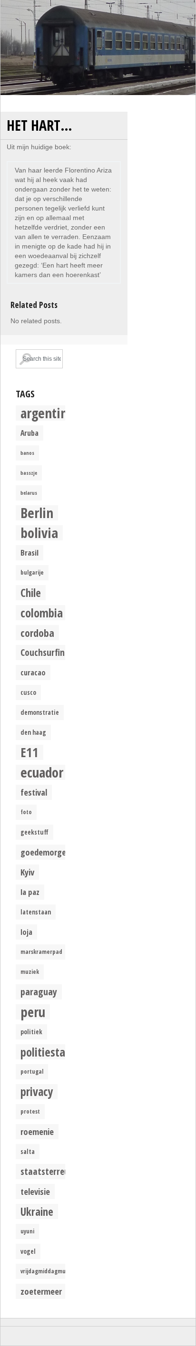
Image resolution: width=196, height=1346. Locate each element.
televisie (35, 1191)
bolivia (39, 532)
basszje (28, 473)
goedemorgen (45, 852)
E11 (29, 752)
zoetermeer (41, 1291)
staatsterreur (46, 1171)
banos (27, 453)
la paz (29, 891)
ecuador (41, 772)
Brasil (29, 552)
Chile (30, 592)
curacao (33, 672)
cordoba (37, 632)
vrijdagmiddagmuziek (48, 1271)
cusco (28, 692)
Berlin (36, 512)
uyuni (27, 1231)
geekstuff (34, 832)
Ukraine (36, 1211)
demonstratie (39, 712)
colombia (41, 612)
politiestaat (47, 1051)
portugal (31, 1071)
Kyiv (27, 872)
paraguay (38, 991)
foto (26, 812)
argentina (47, 413)
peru (32, 1011)
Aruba (29, 433)
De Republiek (98, 47)
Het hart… (39, 125)
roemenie (37, 1131)
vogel (28, 1251)
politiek (31, 1032)
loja (26, 932)
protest (30, 1111)
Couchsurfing (44, 652)
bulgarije (32, 572)
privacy (36, 1091)
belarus (28, 493)
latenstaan (35, 912)
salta (27, 1151)
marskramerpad (41, 952)
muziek (29, 972)
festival (33, 792)
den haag (33, 732)
